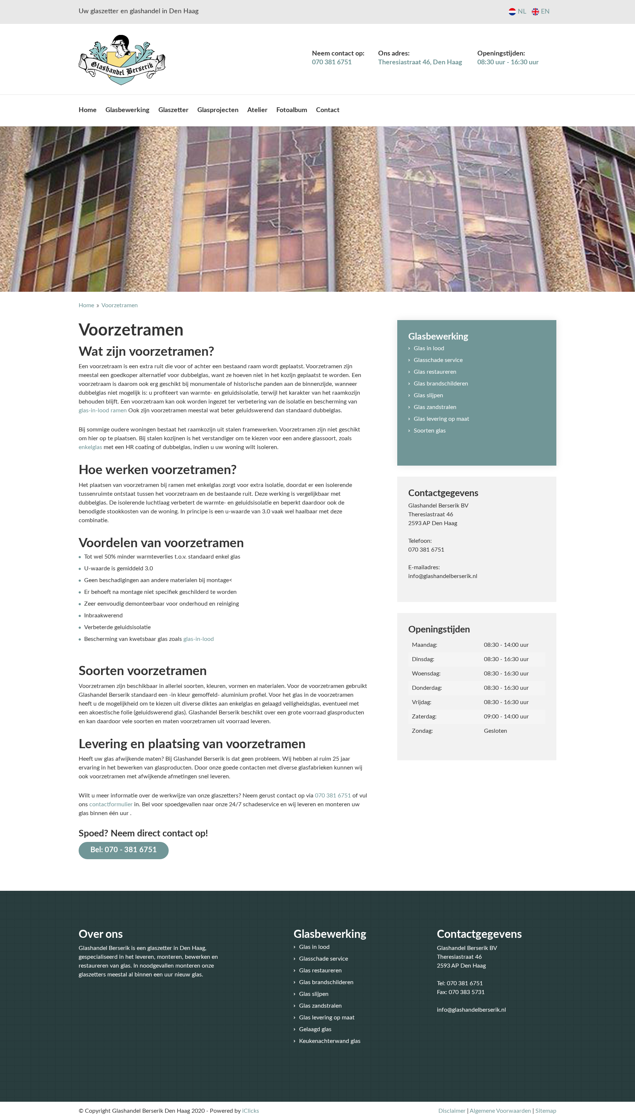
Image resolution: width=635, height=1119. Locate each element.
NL (522, 11)
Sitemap (545, 1111)
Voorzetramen (119, 305)
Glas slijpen (428, 395)
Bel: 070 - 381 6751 (123, 850)
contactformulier (111, 804)
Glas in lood (429, 348)
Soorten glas (430, 431)
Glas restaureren (435, 372)
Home (88, 110)
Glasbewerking (127, 110)
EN (545, 11)
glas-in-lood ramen (103, 410)
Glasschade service (438, 360)
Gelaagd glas (315, 1029)
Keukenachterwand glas (329, 1041)
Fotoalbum (291, 110)
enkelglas (90, 447)
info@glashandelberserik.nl (442, 576)
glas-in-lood (198, 639)
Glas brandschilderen (441, 384)
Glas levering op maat (441, 419)
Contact (328, 110)
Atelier (257, 110)
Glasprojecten (217, 110)
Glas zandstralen (435, 407)
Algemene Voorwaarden (500, 1111)
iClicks (250, 1111)
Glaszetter (173, 110)
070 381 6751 (333, 796)
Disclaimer (452, 1111)
